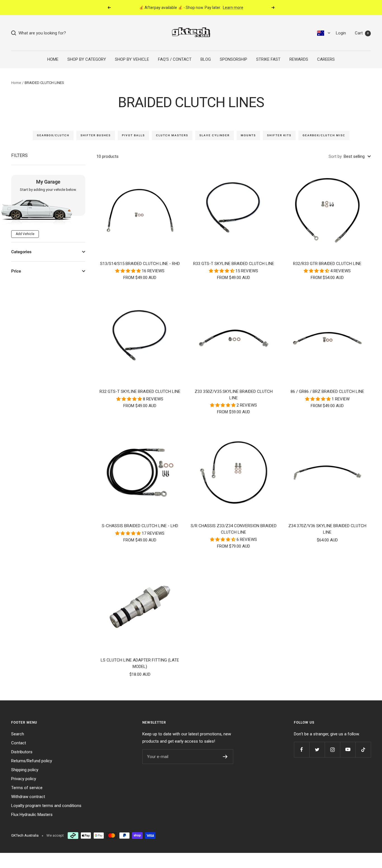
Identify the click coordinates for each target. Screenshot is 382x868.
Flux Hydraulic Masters (32, 814)
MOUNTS (248, 135)
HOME (52, 59)
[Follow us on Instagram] (332, 749)
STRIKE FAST (268, 59)
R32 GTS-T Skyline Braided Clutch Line (140, 391)
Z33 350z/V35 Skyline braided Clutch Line (234, 394)
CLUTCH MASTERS (172, 135)
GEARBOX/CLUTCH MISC (324, 135)
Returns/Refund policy (31, 760)
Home (16, 83)
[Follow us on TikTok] (363, 749)
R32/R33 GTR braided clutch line (327, 263)
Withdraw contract (28, 796)
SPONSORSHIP (233, 59)
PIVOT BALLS (133, 135)
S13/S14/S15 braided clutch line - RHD (140, 263)
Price (16, 271)
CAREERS (326, 59)
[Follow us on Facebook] (301, 749)
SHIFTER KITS (279, 135)
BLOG (206, 59)
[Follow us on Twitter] (317, 749)
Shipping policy (24, 769)
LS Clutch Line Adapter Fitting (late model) (140, 663)
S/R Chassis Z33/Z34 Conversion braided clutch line (234, 529)
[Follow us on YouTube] (347, 749)
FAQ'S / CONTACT (175, 59)
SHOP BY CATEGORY (86, 59)
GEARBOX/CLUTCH (53, 135)
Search (17, 733)
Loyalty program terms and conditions (46, 805)
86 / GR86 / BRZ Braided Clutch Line (327, 391)
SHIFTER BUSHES (96, 135)
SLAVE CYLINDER (214, 135)
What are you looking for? (41, 33)
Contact (18, 742)
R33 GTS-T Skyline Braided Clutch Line (233, 263)
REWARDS (298, 59)
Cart (362, 33)
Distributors (21, 751)
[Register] (225, 757)
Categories (21, 251)
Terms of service (27, 787)
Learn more (233, 7)
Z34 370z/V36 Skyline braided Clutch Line (327, 529)
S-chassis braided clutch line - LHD (140, 525)
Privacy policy (23, 778)
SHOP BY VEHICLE (132, 59)
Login (341, 33)
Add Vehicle (25, 234)
